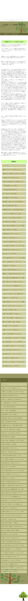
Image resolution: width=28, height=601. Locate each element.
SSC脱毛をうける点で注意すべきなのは (11, 177)
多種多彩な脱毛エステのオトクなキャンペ (11, 233)
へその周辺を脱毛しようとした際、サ (10, 185)
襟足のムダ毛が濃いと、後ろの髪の (10, 229)
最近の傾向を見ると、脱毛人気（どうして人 (12, 249)
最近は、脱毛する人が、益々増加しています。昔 (12, 281)
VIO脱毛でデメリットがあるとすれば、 (11, 297)
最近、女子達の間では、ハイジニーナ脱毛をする (12, 341)
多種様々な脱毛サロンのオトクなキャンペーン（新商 (13, 301)
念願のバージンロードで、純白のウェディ (11, 329)
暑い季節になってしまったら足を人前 (10, 325)
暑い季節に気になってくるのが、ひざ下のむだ (12, 353)
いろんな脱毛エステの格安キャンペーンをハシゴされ (13, 245)
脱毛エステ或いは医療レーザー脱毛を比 (11, 313)
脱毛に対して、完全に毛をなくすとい (10, 237)
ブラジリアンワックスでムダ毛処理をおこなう (12, 285)
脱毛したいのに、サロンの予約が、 (10, 253)
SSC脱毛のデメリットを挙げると (9, 265)
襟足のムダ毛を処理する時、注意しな (10, 205)
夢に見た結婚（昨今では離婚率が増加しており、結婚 (13, 277)
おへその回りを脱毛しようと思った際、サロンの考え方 (14, 337)
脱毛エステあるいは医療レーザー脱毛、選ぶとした (13, 317)
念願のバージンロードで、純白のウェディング (12, 169)
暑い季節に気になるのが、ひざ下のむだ (11, 365)
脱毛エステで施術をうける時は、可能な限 (11, 321)
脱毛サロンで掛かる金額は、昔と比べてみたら (12, 333)
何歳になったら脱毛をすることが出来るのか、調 (12, 181)
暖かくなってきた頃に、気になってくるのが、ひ (12, 305)
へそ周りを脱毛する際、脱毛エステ (10, 189)
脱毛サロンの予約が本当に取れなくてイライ (12, 269)
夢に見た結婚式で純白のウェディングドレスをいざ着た (14, 257)
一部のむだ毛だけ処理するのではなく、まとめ (12, 241)
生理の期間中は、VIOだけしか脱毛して (11, 197)
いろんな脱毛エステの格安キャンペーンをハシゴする (13, 345)
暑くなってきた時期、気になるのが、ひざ (11, 349)
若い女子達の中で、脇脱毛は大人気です (11, 357)
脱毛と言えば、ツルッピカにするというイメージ (12, 289)
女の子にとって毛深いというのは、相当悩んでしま (13, 293)
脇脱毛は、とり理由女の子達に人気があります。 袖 (13, 273)
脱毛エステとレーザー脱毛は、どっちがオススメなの (13, 361)
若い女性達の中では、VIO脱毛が (9, 221)
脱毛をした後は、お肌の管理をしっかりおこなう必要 (13, 225)
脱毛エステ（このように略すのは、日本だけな (12, 217)
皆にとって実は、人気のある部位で (10, 193)
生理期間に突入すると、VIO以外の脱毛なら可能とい (13, 209)
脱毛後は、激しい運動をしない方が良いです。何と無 (13, 173)
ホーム (1, 34)
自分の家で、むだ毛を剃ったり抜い (10, 309)
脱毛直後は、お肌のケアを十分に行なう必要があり (13, 201)
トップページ (5, 165)
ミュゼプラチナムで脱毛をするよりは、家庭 (12, 213)
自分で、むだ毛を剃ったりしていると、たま (12, 261)
